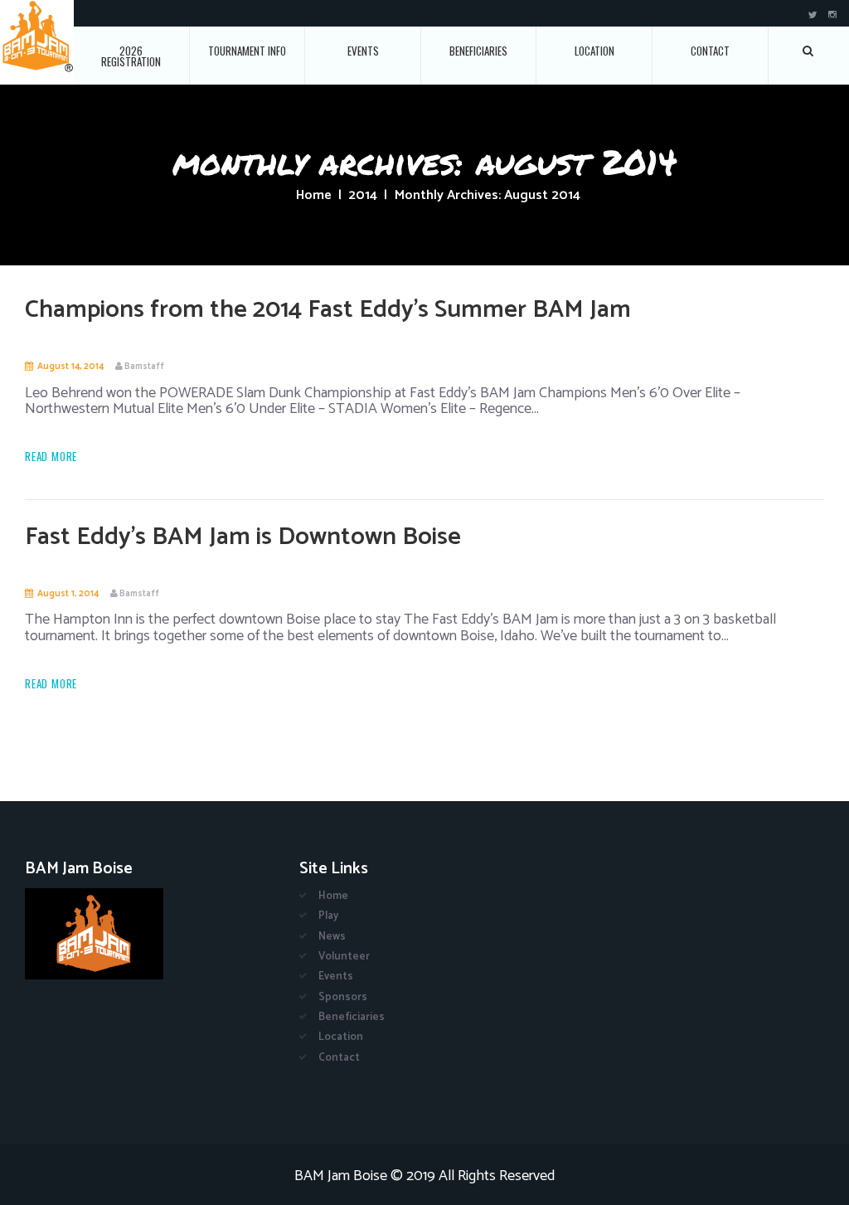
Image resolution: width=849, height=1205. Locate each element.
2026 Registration (131, 56)
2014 (362, 196)
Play (328, 916)
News (332, 936)
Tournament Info (247, 50)
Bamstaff (144, 366)
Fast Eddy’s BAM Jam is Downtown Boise (243, 537)
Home (314, 196)
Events (363, 50)
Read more (51, 456)
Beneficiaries (478, 50)
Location (594, 50)
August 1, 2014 (68, 593)
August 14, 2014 (70, 366)
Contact (710, 50)
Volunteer (344, 956)
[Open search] (808, 50)
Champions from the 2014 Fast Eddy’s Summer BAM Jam (328, 309)
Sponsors (342, 997)
